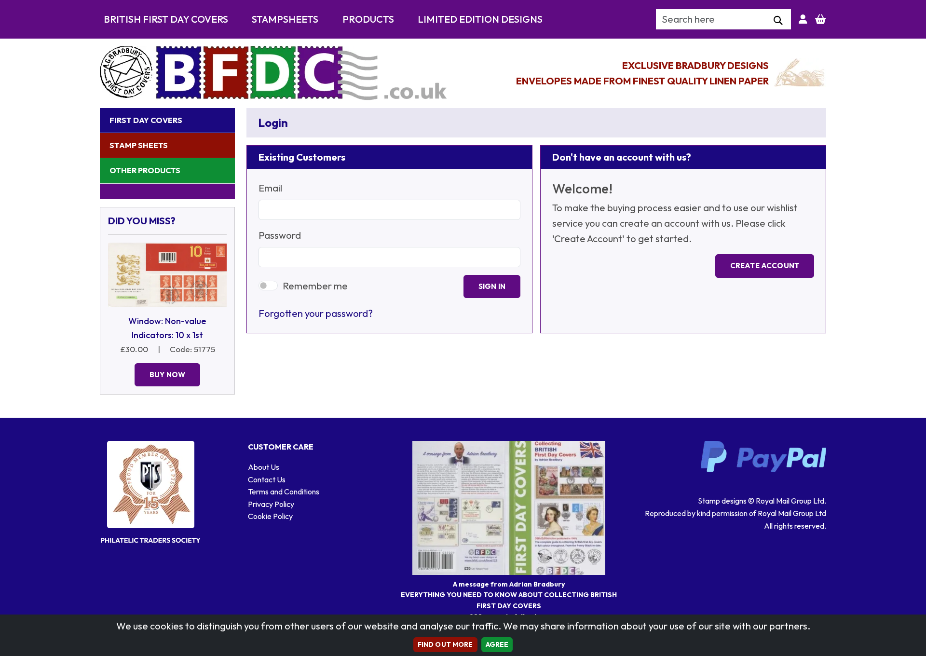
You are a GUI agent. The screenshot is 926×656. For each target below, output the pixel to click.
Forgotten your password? (316, 313)
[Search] (778, 20)
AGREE (497, 644)
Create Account (764, 265)
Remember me (315, 286)
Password (280, 235)
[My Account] (803, 19)
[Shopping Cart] (820, 19)
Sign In (491, 286)
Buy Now (167, 374)
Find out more (445, 644)
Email (270, 188)
